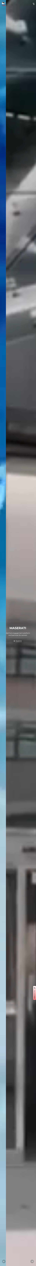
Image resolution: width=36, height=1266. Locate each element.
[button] (32, 4)
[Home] (3, 3)
